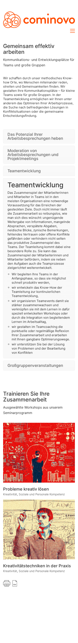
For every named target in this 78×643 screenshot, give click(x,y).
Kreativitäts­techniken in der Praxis (37, 443)
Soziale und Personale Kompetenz (42, 371)
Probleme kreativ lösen (26, 366)
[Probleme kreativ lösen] (39, 330)
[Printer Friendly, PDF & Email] (10, 460)
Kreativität (10, 371)
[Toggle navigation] (72, 31)
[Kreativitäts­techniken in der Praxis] (39, 407)
